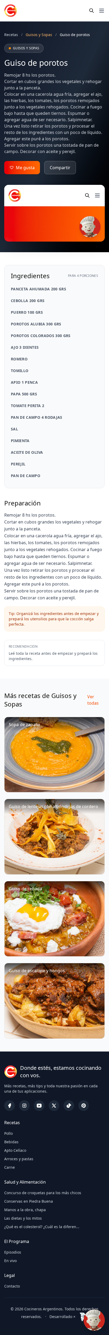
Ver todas (93, 700)
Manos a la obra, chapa (25, 1209)
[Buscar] (91, 10)
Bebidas (11, 1141)
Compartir (60, 168)
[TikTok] (68, 1105)
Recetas (11, 34)
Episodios (12, 1252)
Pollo (8, 1133)
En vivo (10, 1260)
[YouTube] (39, 1105)
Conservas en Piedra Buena (28, 1201)
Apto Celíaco (15, 1150)
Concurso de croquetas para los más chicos (42, 1192)
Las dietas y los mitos (23, 1218)
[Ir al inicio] (10, 10)
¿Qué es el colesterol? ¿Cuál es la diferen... (41, 1226)
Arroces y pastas (18, 1158)
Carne (9, 1167)
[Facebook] (9, 1105)
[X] (54, 1105)
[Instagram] (24, 1105)
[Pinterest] (83, 1105)
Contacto (12, 1286)
